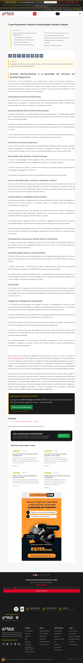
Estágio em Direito (29, 651)
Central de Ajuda (67, 9)
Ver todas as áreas (44, 644)
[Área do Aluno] (58, 13)
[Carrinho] (34, 14)
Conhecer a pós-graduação (21, 407)
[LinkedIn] (19, 644)
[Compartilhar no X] (19, 56)
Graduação (28, 644)
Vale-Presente (57, 647)
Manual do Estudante (74, 636)
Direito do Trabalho (44, 631)
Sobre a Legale (58, 631)
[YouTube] (7, 644)
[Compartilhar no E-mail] (37, 56)
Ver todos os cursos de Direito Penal (19, 411)
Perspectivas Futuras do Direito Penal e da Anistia (56, 38)
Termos (75, 659)
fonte (58, 356)
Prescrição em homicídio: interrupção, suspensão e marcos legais (55, 454)
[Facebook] (15, 644)
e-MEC (79, 659)
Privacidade (72, 641)
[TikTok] (11, 644)
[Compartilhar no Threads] (23, 56)
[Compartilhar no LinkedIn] (28, 56)
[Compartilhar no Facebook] (32, 56)
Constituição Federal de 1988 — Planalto (26, 421)
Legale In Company (59, 639)
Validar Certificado (57, 9)
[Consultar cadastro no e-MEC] (22, 609)
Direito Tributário (44, 633)
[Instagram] (3, 644)
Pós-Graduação (29, 631)
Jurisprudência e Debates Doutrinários (54, 35)
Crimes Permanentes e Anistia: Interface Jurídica (56, 33)
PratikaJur (27, 636)
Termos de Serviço (73, 644)
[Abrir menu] (80, 14)
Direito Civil (43, 639)
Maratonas (28, 641)
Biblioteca (56, 636)
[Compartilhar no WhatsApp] (10, 56)
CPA (55, 641)
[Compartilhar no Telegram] (14, 56)
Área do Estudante (47, 9)
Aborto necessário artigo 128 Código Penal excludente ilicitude (24, 476)
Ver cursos (62, 435)
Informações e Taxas (74, 639)
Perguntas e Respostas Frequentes (53, 45)
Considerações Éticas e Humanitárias (53, 40)
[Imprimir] (41, 56)
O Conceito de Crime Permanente (22, 37)
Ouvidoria (56, 644)
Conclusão (47, 43)
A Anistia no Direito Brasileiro (21, 42)
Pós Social (27, 633)
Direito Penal (16, 451)
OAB (26, 639)
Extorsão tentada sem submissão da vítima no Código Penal (25, 454)
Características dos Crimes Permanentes (24, 40)
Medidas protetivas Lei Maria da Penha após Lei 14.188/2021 (57, 476)
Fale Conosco (78, 9)
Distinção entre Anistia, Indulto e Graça (24, 44)
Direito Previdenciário (45, 641)
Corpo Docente (58, 633)
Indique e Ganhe (58, 650)
